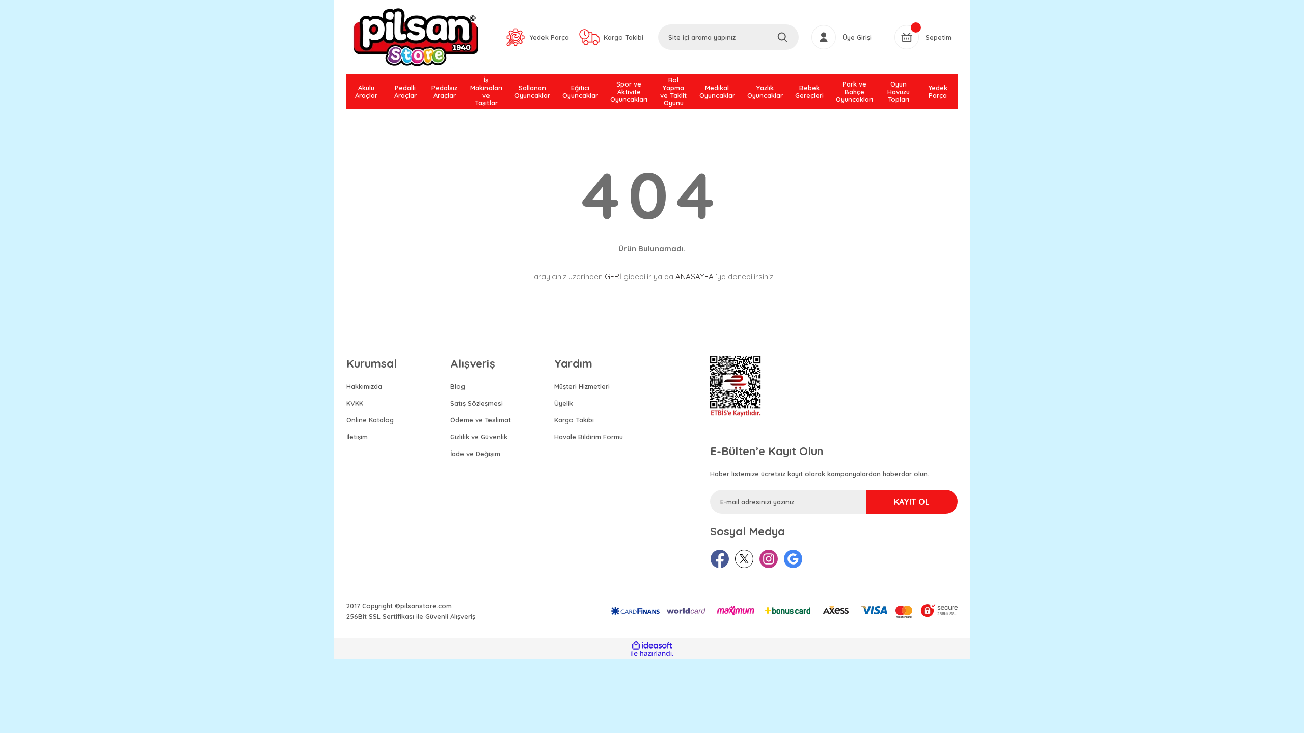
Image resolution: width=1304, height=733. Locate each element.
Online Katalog (370, 420)
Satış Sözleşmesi (476, 403)
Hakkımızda (364, 386)
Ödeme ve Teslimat (480, 420)
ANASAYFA (694, 276)
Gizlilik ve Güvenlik (478, 437)
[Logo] (416, 37)
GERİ (613, 276)
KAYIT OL (912, 502)
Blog (457, 386)
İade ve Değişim (475, 453)
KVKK (354, 403)
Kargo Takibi (574, 420)
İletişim (357, 437)
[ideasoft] (651, 646)
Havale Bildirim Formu (588, 437)
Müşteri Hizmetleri (582, 386)
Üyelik (563, 403)
